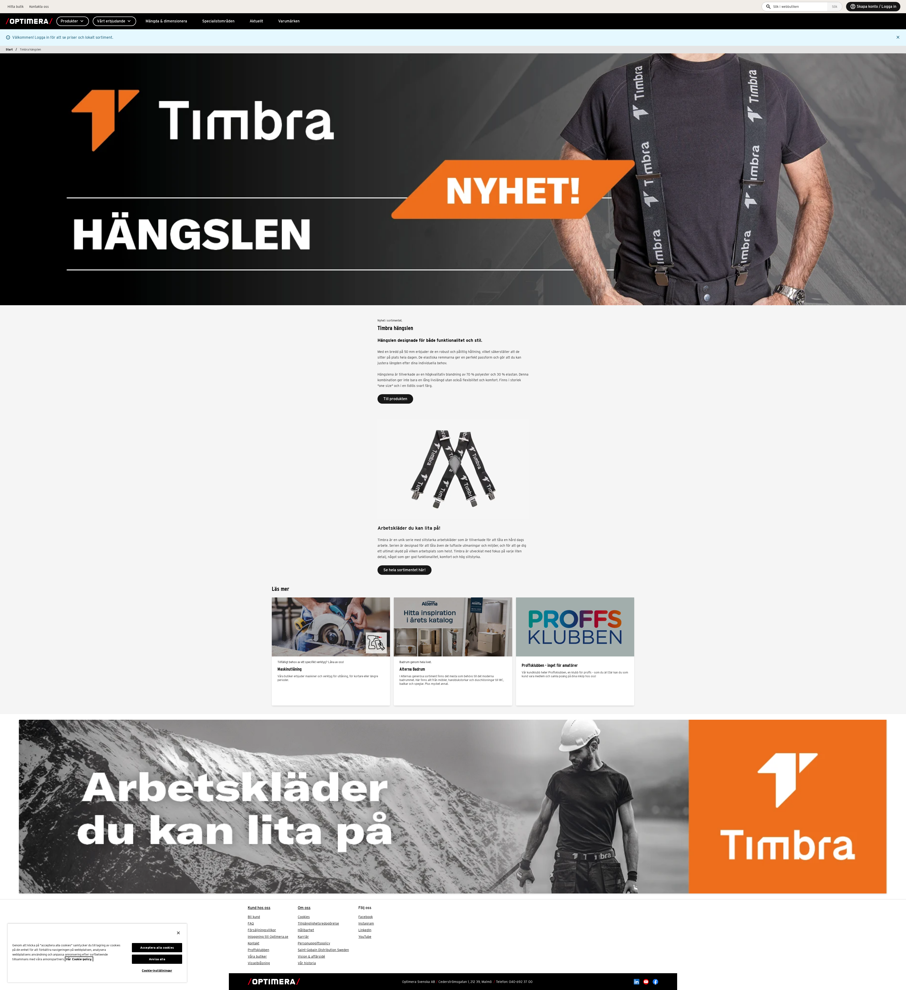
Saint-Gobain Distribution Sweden (323, 950)
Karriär (303, 937)
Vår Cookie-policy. (79, 959)
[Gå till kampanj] (453, 806)
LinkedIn (364, 930)
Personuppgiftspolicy (314, 943)
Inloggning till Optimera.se (268, 937)
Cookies (304, 917)
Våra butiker (257, 956)
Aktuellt (256, 21)
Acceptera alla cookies (157, 947)
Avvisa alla (157, 959)
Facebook (365, 917)
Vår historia (307, 963)
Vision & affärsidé (311, 956)
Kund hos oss (259, 907)
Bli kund (254, 917)
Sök (834, 6)
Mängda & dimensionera (166, 21)
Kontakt (253, 943)
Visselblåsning (259, 963)
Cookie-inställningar (157, 970)
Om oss (304, 907)
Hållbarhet (306, 930)
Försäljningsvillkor (262, 930)
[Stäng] (178, 933)
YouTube (364, 937)
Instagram (366, 923)
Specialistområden (218, 21)
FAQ (251, 923)
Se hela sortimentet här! (404, 570)
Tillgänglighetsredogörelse (318, 923)
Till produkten (395, 399)
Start (9, 49)
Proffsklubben (258, 950)
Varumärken (289, 21)
